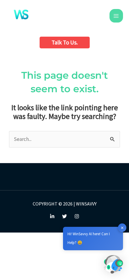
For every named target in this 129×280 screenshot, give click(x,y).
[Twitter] (64, 216)
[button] (65, 42)
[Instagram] (76, 216)
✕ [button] (122, 227)
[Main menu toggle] (116, 16)
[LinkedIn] (52, 216)
